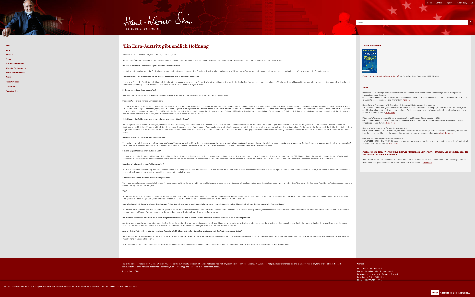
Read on (406, 100)
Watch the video (446, 133)
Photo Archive (12, 91)
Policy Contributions (14, 72)
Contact (439, 2)
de (472, 2)
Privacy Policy (461, 2)
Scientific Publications (15, 68)
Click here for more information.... (455, 292)
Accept (435, 292)
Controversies (12, 86)
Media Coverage (12, 81)
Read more (390, 123)
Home (429, 2)
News (8, 45)
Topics (8, 59)
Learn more (390, 112)
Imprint (449, 2)
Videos (9, 54)
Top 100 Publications (15, 63)
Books (8, 77)
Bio (7, 50)
